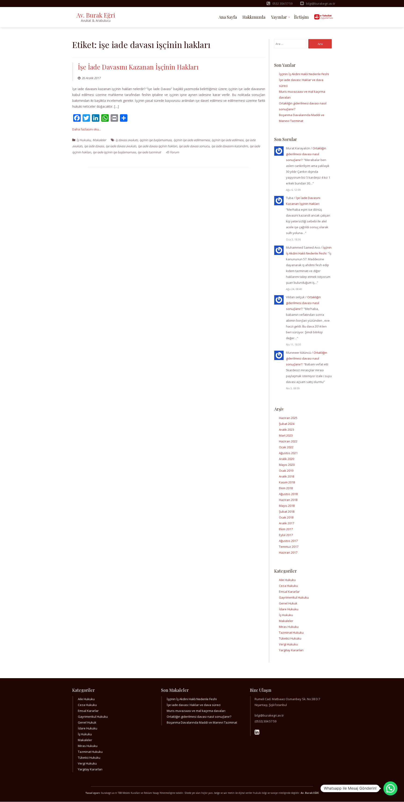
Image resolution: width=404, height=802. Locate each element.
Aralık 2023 (286, 429)
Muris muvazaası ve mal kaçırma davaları (196, 711)
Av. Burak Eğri (95, 15)
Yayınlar (279, 17)
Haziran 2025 (288, 418)
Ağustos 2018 (288, 494)
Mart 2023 (286, 435)
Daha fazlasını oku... (86, 129)
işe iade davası (94, 146)
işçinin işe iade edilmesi (227, 140)
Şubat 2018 (286, 511)
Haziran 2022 (288, 441)
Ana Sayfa (228, 17)
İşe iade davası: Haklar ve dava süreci (193, 705)
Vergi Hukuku (288, 644)
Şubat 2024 (286, 424)
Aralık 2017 (286, 523)
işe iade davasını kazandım (229, 146)
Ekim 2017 (286, 529)
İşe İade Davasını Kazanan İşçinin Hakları (138, 67)
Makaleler (99, 140)
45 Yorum (172, 152)
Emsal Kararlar (289, 591)
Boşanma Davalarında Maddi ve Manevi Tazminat (202, 722)
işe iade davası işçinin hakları (157, 146)
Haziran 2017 (288, 552)
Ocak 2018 (286, 517)
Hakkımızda (253, 17)
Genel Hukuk (288, 603)
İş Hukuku (83, 140)
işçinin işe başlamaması (156, 140)
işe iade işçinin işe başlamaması (114, 152)
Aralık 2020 (286, 459)
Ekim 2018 (286, 488)
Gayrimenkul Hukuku (294, 597)
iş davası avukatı (126, 140)
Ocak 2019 (286, 470)
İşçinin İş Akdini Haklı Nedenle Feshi (304, 74)
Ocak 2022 (286, 447)
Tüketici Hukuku (290, 638)
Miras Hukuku (289, 627)
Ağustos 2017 (288, 541)
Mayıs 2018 (287, 506)
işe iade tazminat (149, 152)
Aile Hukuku (287, 580)
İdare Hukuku (288, 609)
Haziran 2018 (288, 500)
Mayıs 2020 (287, 465)
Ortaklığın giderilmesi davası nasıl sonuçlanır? (306, 154)
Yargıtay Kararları (291, 650)
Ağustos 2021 (288, 453)
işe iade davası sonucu (194, 146)
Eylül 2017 (286, 535)
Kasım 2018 (287, 482)
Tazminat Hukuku (291, 632)
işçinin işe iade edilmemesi (191, 140)
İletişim (301, 17)
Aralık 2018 (286, 476)
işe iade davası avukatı (121, 146)
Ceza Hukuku (288, 586)
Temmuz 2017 (288, 546)
